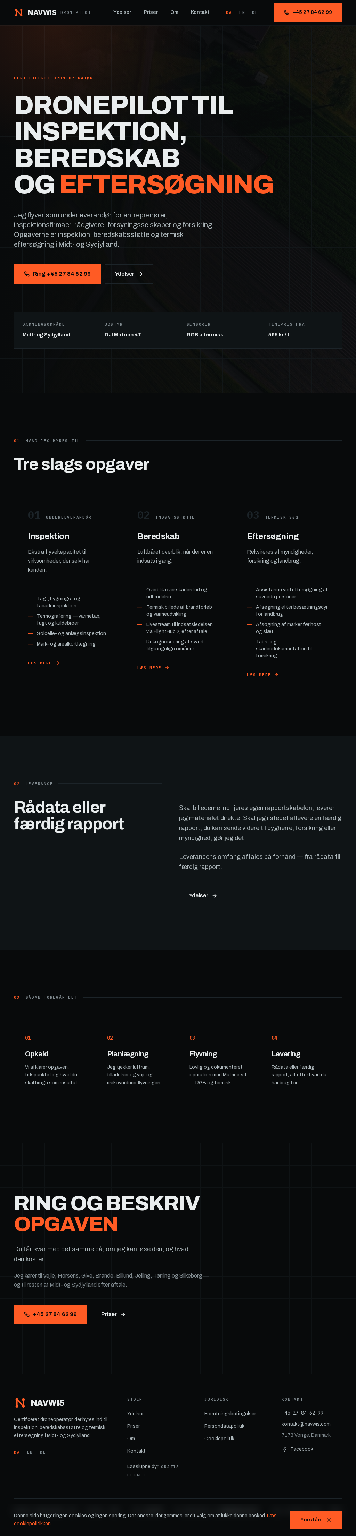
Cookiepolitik (219, 1438)
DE (255, 12)
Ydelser (122, 12)
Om (174, 12)
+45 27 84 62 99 (312, 12)
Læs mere (40, 662)
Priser (151, 12)
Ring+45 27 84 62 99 (62, 274)
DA (229, 12)
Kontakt (200, 12)
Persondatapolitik (224, 1426)
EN (242, 12)
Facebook (302, 1449)
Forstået (311, 1519)
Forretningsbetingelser (230, 1413)
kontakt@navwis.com (306, 1424)
